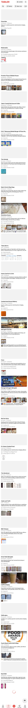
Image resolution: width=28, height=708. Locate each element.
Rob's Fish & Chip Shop (7, 187)
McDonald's (4, 48)
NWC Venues (4, 529)
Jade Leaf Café (5, 501)
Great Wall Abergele (7, 557)
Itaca (2, 360)
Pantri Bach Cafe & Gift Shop (9, 643)
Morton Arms (5, 418)
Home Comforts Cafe (7, 273)
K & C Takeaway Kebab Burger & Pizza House (13, 131)
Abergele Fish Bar (6, 329)
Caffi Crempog (5, 585)
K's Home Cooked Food (7, 446)
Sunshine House (6, 215)
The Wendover (5, 473)
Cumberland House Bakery (9, 301)
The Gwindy (4, 159)
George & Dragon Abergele (9, 388)
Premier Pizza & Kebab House (10, 75)
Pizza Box (4, 21)
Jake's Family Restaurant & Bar (10, 103)
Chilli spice (4, 615)
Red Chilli (4, 674)
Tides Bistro (4, 245)
